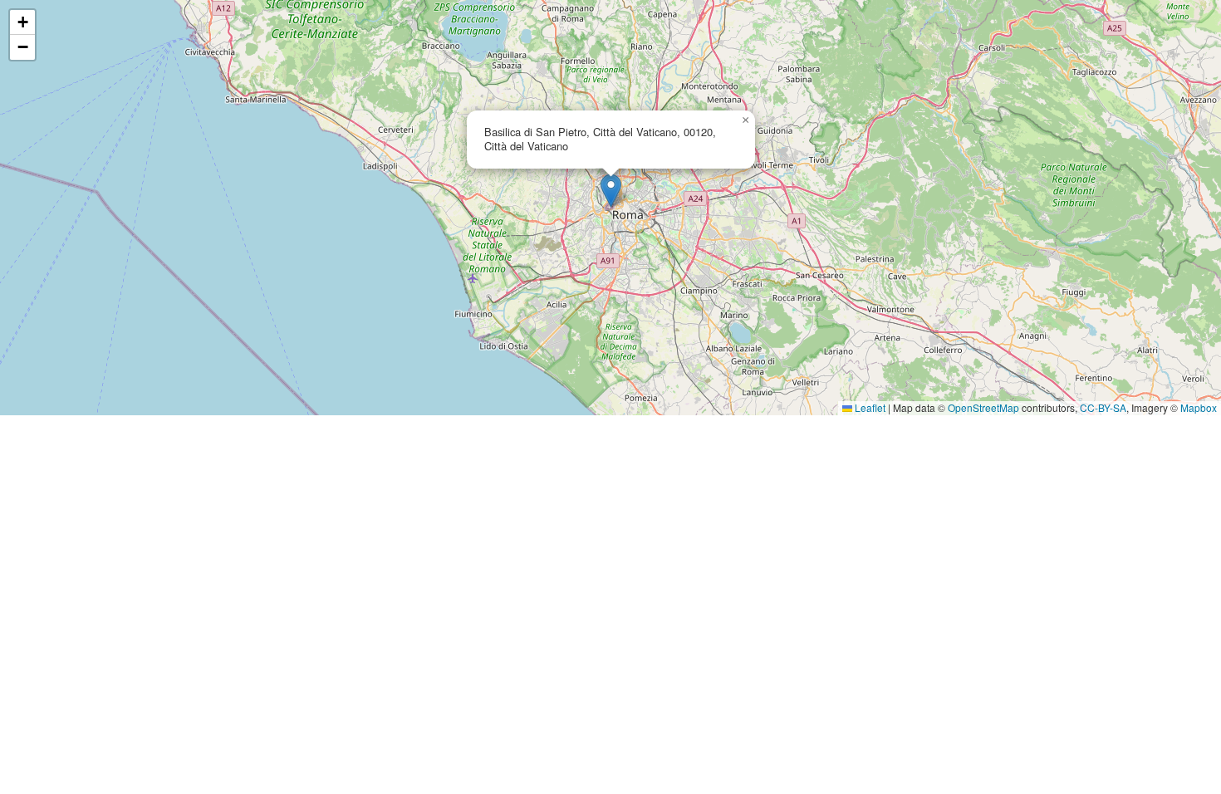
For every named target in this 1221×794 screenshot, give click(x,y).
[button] (611, 191)
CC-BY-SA (1103, 407)
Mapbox (1198, 407)
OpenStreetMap (983, 407)
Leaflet (868, 407)
